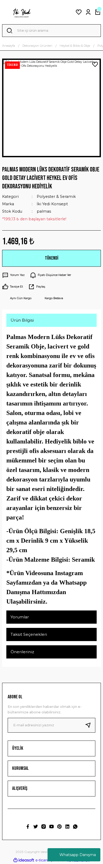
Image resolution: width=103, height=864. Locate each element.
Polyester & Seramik (56, 196)
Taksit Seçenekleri (29, 634)
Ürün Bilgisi (22, 320)
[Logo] (21, 12)
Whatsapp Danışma (77, 854)
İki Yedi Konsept (52, 204)
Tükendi (51, 258)
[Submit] (90, 725)
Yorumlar (20, 616)
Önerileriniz (22, 651)
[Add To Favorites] (95, 64)
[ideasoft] (23, 860)
